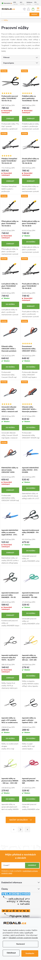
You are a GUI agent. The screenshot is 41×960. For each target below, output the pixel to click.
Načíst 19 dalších (18, 820)
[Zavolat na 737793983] (24, 9)
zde (4, 938)
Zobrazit (10, 119)
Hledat (34, 14)
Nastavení (20, 944)
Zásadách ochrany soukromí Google (23, 938)
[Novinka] (10, 81)
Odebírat (32, 865)
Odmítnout (11, 953)
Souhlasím (30, 953)
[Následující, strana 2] (20, 829)
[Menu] (38, 9)
